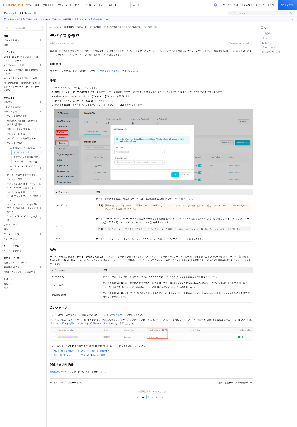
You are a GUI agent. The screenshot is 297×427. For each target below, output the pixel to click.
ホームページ (55, 27)
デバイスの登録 (110, 26)
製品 (247, 43)
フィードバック (156, 397)
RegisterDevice (58, 371)
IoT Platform (26, 13)
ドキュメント (10, 13)
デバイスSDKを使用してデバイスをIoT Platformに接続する (82, 323)
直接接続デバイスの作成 (130, 26)
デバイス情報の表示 (112, 314)
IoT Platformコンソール (66, 87)
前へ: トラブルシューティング (68, 382)
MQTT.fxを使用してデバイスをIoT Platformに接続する (82, 350)
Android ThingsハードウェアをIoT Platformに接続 (79, 355)
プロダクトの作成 (109, 70)
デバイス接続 (95, 26)
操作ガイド (82, 26)
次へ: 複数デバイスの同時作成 (233, 382)
